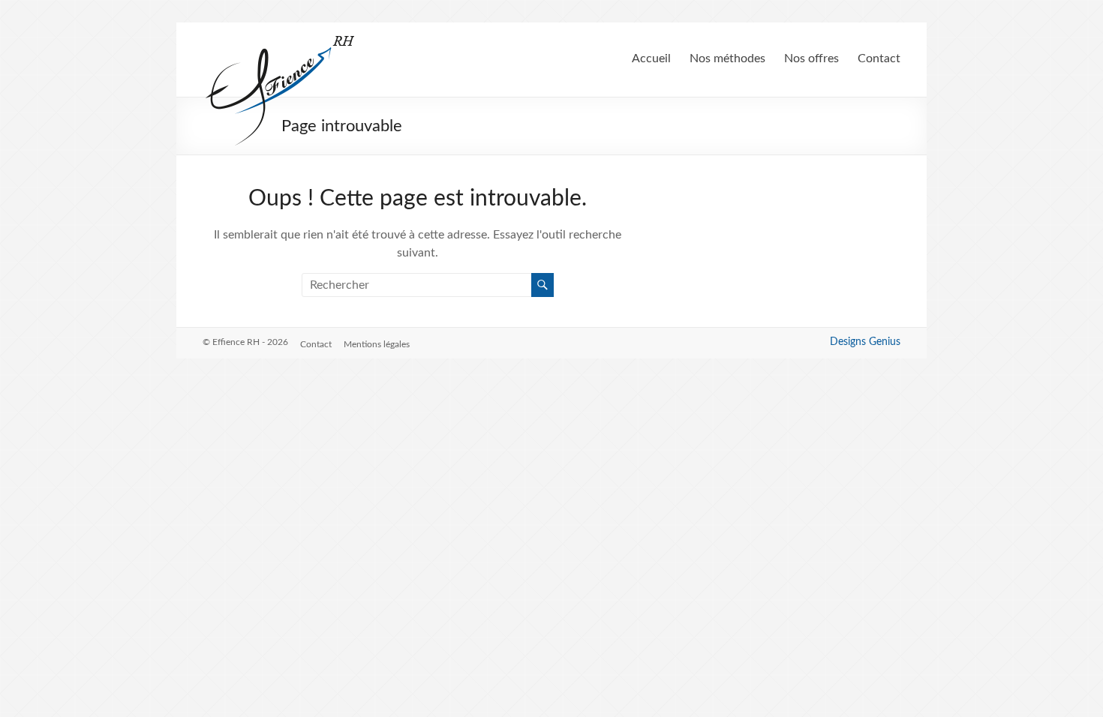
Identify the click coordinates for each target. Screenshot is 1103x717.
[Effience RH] (281, 41)
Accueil (651, 58)
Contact (879, 58)
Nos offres (811, 58)
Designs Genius (865, 342)
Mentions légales (377, 344)
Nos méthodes (727, 58)
